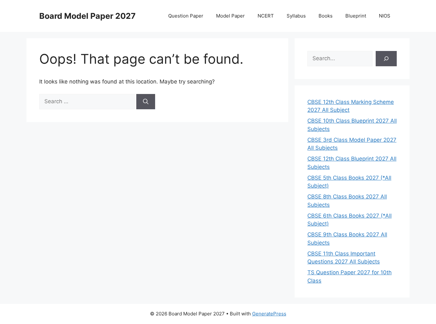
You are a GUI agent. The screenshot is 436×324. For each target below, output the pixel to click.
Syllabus (296, 16)
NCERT (266, 16)
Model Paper (230, 16)
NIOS (384, 16)
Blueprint (355, 16)
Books (326, 16)
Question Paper (185, 16)
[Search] (145, 101)
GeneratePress (269, 314)
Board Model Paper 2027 (87, 16)
